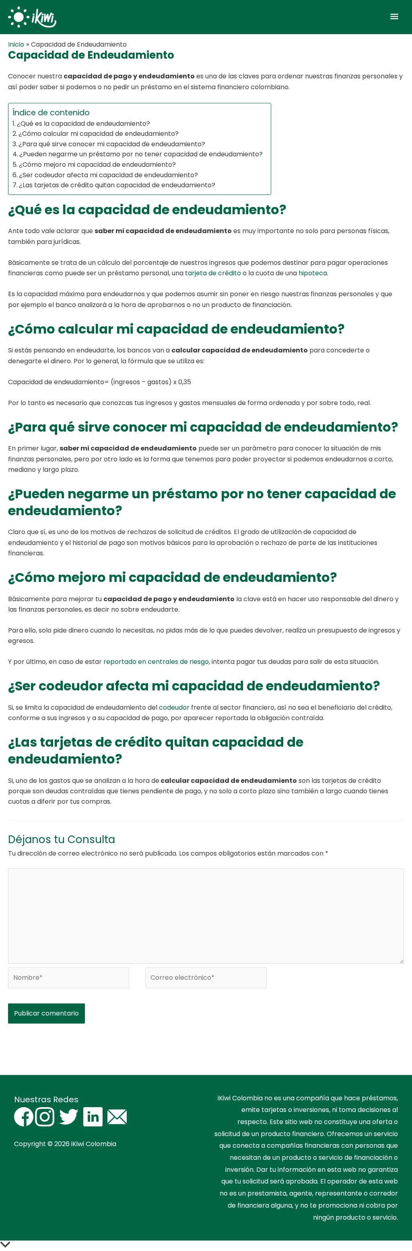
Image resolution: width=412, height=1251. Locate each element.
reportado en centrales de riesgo (156, 661)
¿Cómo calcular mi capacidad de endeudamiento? (99, 133)
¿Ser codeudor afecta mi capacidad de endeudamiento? (108, 175)
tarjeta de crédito (213, 273)
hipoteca (313, 273)
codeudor (174, 707)
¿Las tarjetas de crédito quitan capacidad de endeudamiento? (117, 185)
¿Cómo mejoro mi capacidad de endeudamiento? (97, 164)
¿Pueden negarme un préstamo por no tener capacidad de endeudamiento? (141, 154)
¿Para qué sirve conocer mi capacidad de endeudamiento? (112, 144)
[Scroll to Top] (206, 1246)
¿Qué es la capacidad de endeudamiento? (83, 123)
